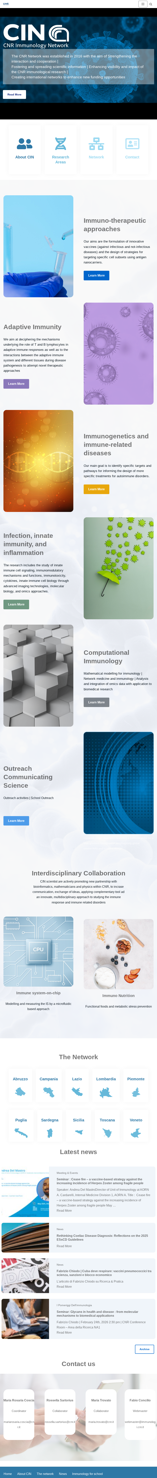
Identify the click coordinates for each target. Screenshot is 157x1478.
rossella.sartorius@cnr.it (60, 1421)
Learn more (96, 275)
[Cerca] (150, 4)
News (60, 1229)
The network (45, 1474)
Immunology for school (87, 1474)
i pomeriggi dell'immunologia (74, 1305)
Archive (145, 1349)
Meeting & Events (67, 1172)
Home (8, 1474)
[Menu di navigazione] (142, 4)
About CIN (24, 1474)
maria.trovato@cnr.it (101, 1421)
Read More (14, 94)
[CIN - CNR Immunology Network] (6, 4)
